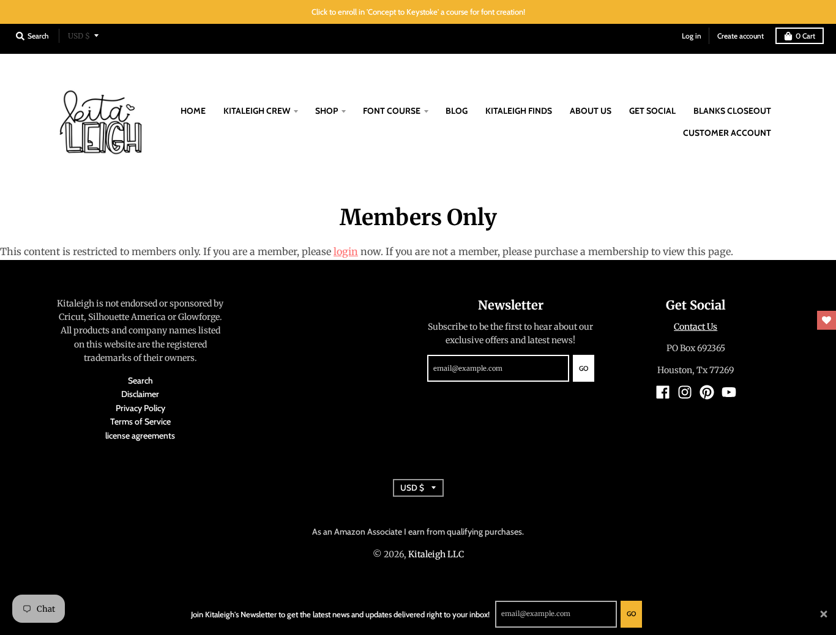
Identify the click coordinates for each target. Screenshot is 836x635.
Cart (805, 35)
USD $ (79, 35)
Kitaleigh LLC (436, 554)
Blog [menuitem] (457, 110)
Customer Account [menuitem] (727, 132)
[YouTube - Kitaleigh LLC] (729, 392)
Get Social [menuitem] (652, 110)
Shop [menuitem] (326, 110)
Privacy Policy (140, 408)
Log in (691, 35)
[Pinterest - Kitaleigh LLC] (707, 392)
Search (140, 380)
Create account (740, 35)
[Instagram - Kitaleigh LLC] (684, 392)
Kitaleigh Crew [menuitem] (256, 110)
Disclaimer (140, 393)
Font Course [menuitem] (391, 110)
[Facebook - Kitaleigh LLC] (662, 392)
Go (631, 613)
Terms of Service (140, 421)
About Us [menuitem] (590, 110)
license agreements (140, 435)
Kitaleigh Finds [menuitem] (518, 110)
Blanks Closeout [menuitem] (732, 110)
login (346, 251)
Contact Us (695, 326)
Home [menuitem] (193, 110)
